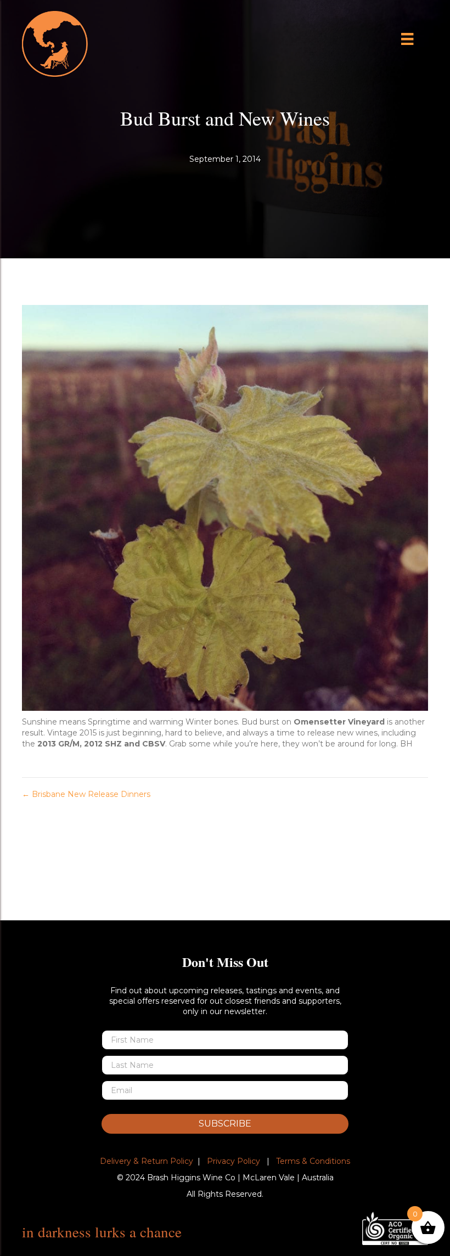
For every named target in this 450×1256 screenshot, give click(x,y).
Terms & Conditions (313, 1161)
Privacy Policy (233, 1161)
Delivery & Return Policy (146, 1161)
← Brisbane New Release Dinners (86, 794)
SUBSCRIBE (225, 1123)
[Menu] (407, 39)
